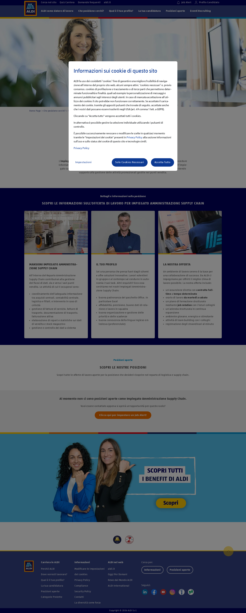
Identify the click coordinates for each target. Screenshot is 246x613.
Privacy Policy (134, 137)
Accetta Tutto (162, 162)
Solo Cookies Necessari (129, 162)
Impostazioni (83, 162)
